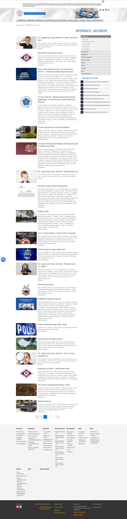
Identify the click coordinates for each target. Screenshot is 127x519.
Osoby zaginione (33, 431)
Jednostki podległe (86, 44)
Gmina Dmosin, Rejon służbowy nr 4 (59, 453)
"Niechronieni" (71, 447)
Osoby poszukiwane (33, 434)
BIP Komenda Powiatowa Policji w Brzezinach (45, 508)
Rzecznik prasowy (22, 476)
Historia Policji (47, 447)
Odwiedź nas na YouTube (17, 506)
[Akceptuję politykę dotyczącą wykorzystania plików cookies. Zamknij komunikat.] (103, 1)
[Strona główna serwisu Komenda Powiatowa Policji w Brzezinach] (100, 10)
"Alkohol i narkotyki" (69, 444)
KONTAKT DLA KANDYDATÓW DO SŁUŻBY (95, 441)
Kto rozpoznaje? (32, 436)
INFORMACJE (29, 25)
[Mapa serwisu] (103, 10)
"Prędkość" (70, 452)
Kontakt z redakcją (58, 507)
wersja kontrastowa (97, 507)
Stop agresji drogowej (70, 432)
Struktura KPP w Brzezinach (88, 41)
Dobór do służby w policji (95, 434)
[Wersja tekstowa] (106, 10)
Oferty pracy (94, 431)
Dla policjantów (95, 437)
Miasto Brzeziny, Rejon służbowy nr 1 (59, 437)
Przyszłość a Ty (48, 449)
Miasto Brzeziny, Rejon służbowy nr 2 (59, 442)
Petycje (81, 435)
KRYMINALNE (84, 51)
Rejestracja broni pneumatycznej (48, 440)
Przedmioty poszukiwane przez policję (33, 443)
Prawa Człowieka (86, 46)
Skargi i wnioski (83, 437)
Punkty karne (70, 435)
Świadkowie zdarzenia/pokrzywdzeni (35, 439)
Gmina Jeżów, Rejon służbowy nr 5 (59, 459)
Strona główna (20, 25)
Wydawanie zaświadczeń (82, 440)
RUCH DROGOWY (85, 60)
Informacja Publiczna (82, 432)
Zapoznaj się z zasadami (79, 512)
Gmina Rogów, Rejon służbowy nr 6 (59, 464)
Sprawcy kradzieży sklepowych (33, 448)
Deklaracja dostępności (59, 512)
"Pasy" (69, 449)
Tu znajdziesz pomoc (47, 432)
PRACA (83, 65)
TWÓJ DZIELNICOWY (86, 57)
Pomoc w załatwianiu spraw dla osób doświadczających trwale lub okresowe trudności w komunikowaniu (22, 483)
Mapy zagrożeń (48, 443)
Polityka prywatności (78, 514)
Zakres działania (86, 49)
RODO (82, 71)
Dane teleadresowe (20, 472)
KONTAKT (83, 68)
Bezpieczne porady (47, 436)
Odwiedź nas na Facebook (20, 506)
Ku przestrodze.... (72, 437)
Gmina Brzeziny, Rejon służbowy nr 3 (59, 448)
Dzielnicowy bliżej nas (60, 432)
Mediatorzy (82, 443)
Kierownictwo (85, 39)
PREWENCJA (84, 54)
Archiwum (37, 25)
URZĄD (83, 62)
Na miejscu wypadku (70, 440)
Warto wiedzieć (48, 445)
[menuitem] (21, 20)
